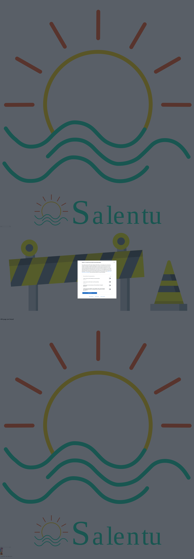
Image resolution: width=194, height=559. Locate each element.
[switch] (109, 278)
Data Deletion (91, 296)
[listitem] (97, 276)
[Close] (114, 262)
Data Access (97, 296)
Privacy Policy (103, 296)
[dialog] (97, 280)
